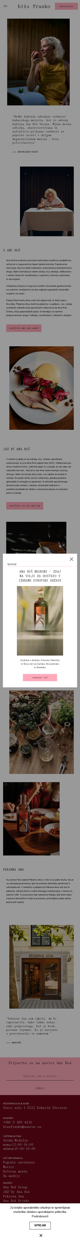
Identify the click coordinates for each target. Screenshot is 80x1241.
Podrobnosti (40, 1216)
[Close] (71, 559)
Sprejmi (40, 1225)
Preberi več (40, 677)
